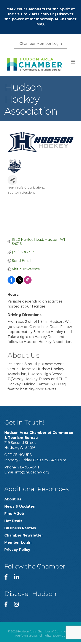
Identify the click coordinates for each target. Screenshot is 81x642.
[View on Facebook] (11, 283)
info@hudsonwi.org (32, 472)
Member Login (18, 542)
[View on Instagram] (28, 283)
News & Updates (19, 506)
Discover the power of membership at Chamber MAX (40, 19)
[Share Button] (12, 180)
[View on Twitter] (19, 283)
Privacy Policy (17, 550)
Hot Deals (13, 521)
